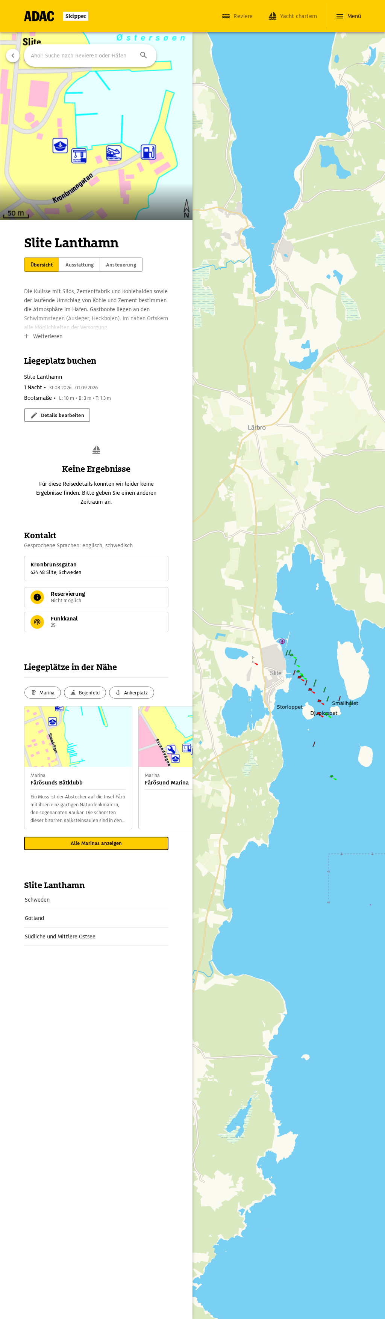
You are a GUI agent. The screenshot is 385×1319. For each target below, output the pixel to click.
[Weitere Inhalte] (177, 768)
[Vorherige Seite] (13, 55)
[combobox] (90, 55)
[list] (96, 918)
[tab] (41, 264)
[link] (96, 900)
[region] (192, 659)
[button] (143, 56)
